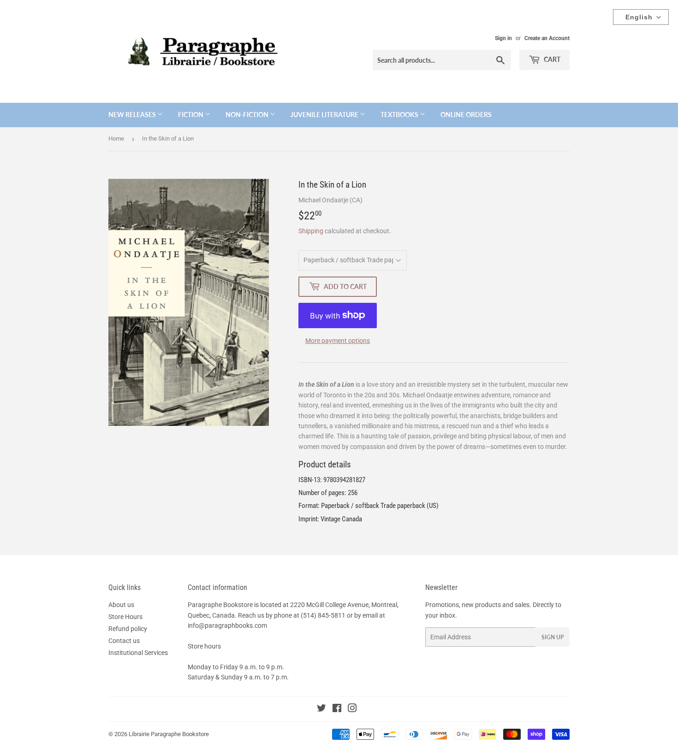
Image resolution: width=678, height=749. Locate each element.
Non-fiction (248, 114)
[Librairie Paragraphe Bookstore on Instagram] (352, 709)
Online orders (466, 114)
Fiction (191, 114)
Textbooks (400, 114)
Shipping (310, 231)
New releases (132, 114)
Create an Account (547, 38)
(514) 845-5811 (323, 615)
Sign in (503, 38)
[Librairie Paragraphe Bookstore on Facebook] (337, 709)
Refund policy (127, 628)
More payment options (337, 340)
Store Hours (125, 616)
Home (116, 138)
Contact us (124, 640)
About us (121, 604)
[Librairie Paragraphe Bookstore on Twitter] (321, 709)
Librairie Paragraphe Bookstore (169, 734)
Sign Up (552, 637)
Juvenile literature (325, 114)
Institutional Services (138, 652)
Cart (551, 59)
